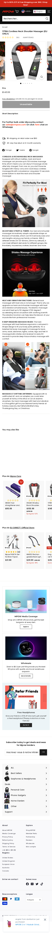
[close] (45, 919)
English (39, 11)
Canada (5, 871)
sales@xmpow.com (16, 124)
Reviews (29, 840)
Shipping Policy (8, 843)
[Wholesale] (26, 648)
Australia (5, 868)
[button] (8, 37)
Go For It (26, 725)
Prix (4, 88)
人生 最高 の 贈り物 (9, 850)
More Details (26, 676)
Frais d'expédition (8, 99)
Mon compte (31, 847)
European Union (8, 864)
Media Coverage (8, 833)
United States (7, 858)
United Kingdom (8, 861)
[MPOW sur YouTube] (32, 884)
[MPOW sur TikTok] (41, 884)
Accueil (5, 27)
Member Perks (31, 833)
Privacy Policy (7, 837)
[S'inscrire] (43, 752)
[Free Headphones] (26, 697)
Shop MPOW (30, 830)
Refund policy (7, 840)
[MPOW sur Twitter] (37, 884)
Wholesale (30, 843)
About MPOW (7, 830)
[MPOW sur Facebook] (27, 884)
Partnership (30, 837)
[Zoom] (41, 76)
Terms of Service (8, 847)
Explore (26, 627)
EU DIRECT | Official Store (22, 528)
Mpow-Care (15, 476)
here (37, 124)
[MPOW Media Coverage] (26, 601)
